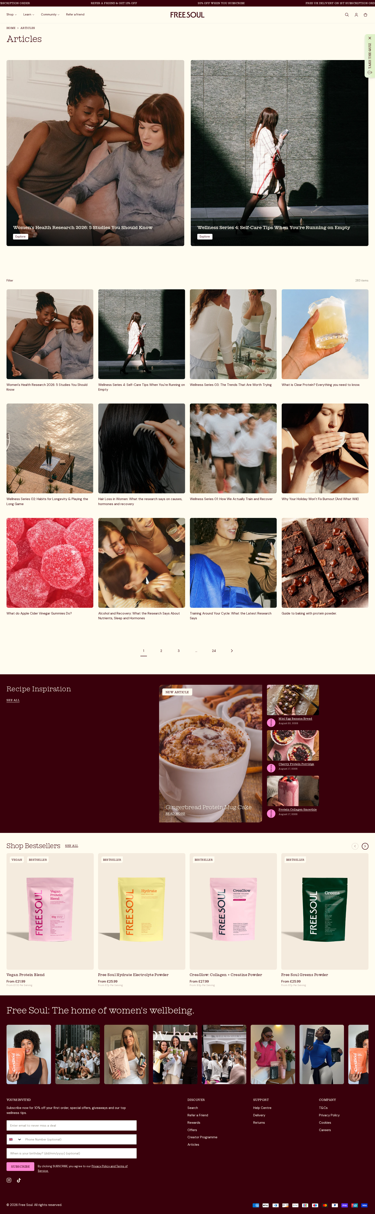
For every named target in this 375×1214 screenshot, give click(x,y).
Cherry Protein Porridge (296, 764)
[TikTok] (18, 1180)
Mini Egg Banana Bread (295, 718)
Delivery (259, 1115)
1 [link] (143, 651)
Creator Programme (202, 1137)
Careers (325, 1130)
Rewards (194, 1122)
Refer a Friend (198, 1115)
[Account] (356, 15)
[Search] (347, 15)
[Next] (365, 846)
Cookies (325, 1122)
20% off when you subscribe (180, 3)
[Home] (187, 15)
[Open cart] (365, 15)
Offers (192, 1130)
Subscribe (20, 1166)
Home (11, 28)
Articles (193, 1144)
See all (13, 700)
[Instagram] (9, 1180)
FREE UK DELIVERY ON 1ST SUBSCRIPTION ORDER (301, 3)
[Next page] (231, 651)
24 (214, 651)
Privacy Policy (329, 1115)
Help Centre (262, 1108)
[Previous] (355, 846)
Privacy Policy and (104, 1166)
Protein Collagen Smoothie (298, 809)
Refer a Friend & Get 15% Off (73, 3)
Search (193, 1108)
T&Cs (323, 1108)
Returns (259, 1122)
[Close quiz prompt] (370, 38)
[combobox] (14, 1139)
